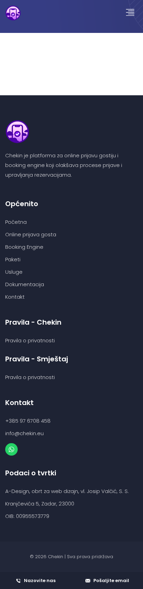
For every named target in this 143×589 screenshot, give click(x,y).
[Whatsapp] (11, 449)
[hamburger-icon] (130, 13)
